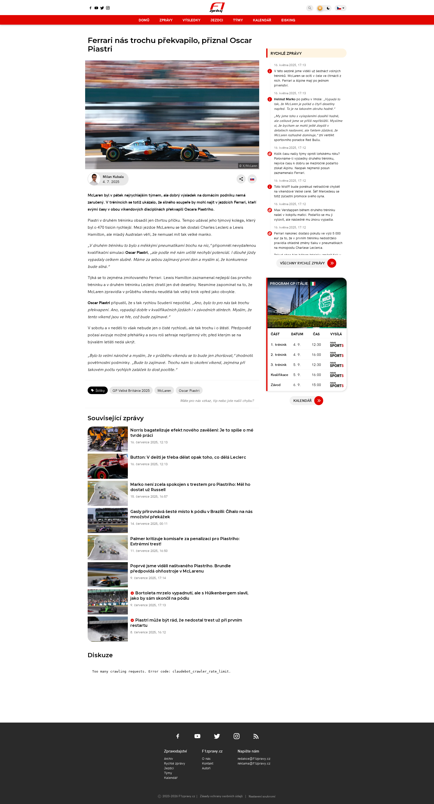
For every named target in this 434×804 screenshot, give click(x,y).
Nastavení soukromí (262, 796)
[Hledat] (310, 8)
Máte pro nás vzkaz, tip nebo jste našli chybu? (217, 400)
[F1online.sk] (217, 7)
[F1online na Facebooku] (90, 8)
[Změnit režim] (324, 8)
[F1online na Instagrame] (108, 8)
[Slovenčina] (252, 178)
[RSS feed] (256, 739)
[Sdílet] (241, 178)
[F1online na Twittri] (102, 8)
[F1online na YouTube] (96, 8)
